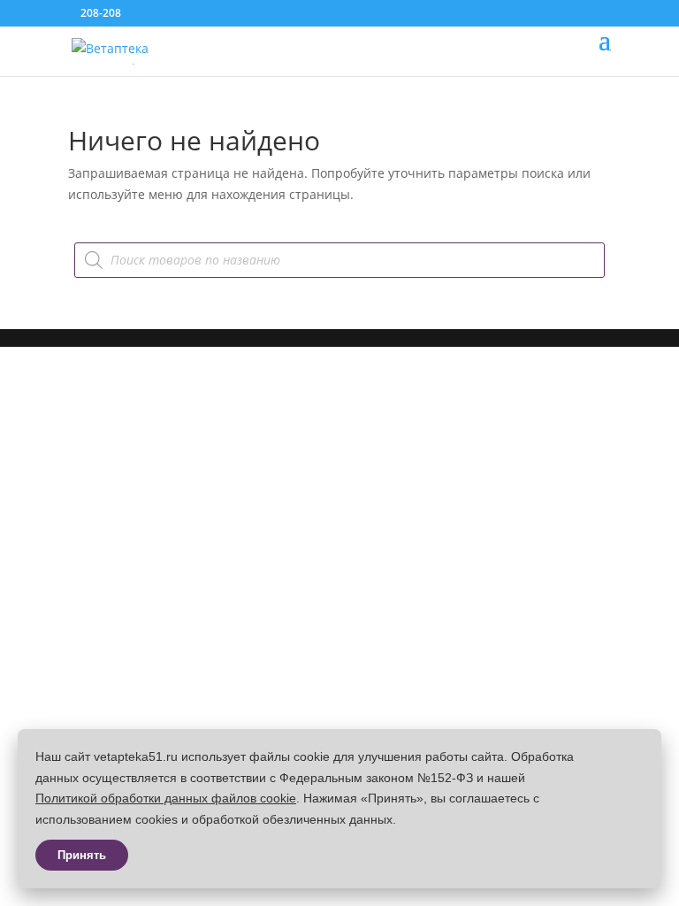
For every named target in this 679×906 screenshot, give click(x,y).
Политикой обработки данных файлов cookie (165, 798)
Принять (81, 855)
